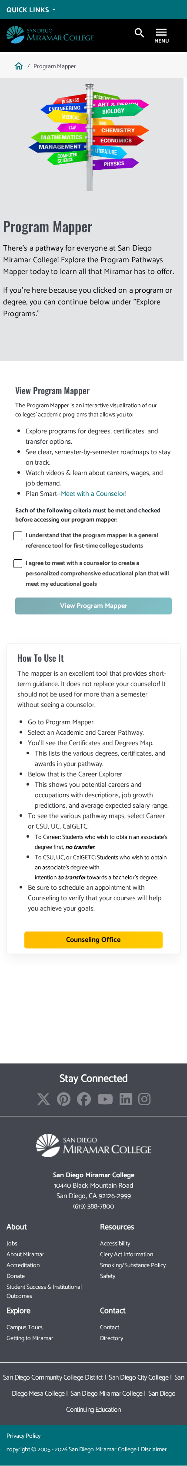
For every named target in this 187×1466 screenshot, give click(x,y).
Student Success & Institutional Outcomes (44, 1291)
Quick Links (28, 10)
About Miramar (25, 1255)
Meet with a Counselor (93, 494)
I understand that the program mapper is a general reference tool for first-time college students (92, 541)
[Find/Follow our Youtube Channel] (105, 1102)
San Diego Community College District (53, 1377)
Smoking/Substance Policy (133, 1266)
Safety (107, 1276)
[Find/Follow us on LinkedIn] (126, 1102)
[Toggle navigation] (161, 33)
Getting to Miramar (30, 1339)
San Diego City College (138, 1377)
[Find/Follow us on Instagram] (144, 1102)
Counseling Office (93, 940)
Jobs (12, 1244)
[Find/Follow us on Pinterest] (63, 1102)
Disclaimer (154, 1450)
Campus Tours (25, 1328)
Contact (109, 1328)
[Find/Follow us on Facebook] (84, 1102)
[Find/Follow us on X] (43, 1102)
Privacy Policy (23, 1436)
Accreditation (23, 1266)
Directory (111, 1339)
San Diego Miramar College (106, 1394)
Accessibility (115, 1244)
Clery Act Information (126, 1255)
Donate (16, 1276)
